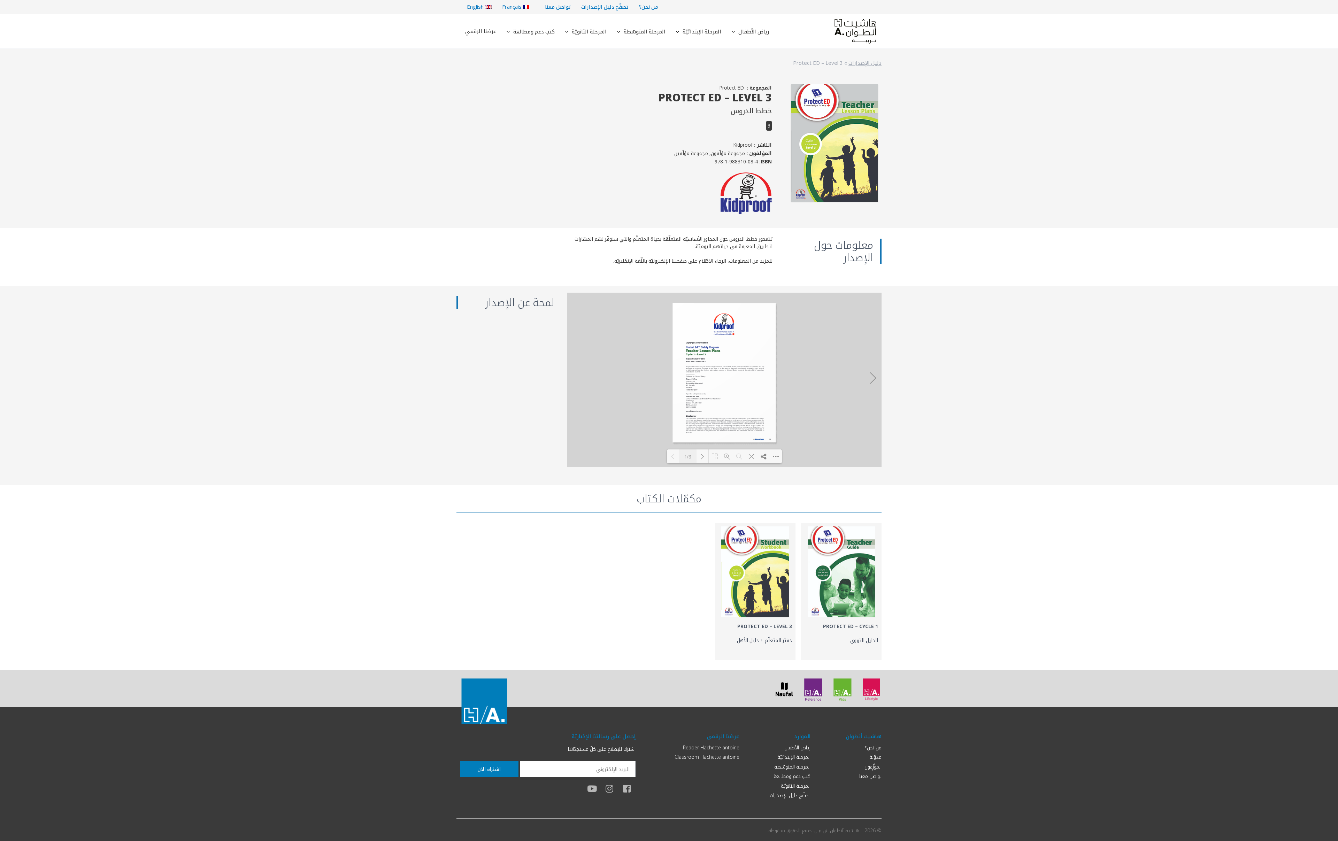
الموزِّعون (873, 766)
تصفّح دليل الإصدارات (605, 6)
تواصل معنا (558, 6)
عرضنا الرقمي (480, 31)
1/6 (687, 457)
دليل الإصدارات (865, 62)
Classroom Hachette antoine (707, 757)
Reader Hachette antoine (711, 747)
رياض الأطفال (753, 31)
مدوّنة (875, 757)
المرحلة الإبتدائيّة (702, 31)
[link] (841, 591)
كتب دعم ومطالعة (534, 31)
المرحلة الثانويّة (589, 31)
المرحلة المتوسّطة (645, 31)
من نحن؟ (648, 6)
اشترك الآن (489, 769)
